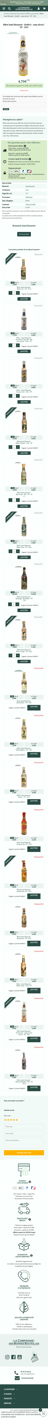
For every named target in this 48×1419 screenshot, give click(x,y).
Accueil (6, 13)
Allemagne (28, 197)
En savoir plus (24, 234)
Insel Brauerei (30, 186)
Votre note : (7, 1116)
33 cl (27, 190)
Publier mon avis (24, 1153)
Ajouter (34, 707)
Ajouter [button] (24, 299)
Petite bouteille (30, 204)
